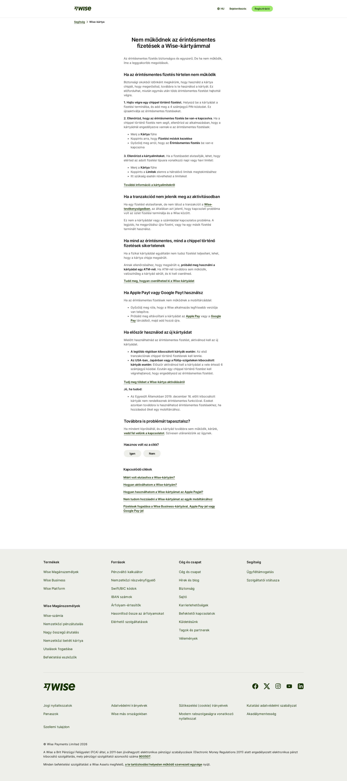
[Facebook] (255, 686)
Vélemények (188, 638)
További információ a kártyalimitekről (149, 185)
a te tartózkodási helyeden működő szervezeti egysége (163, 764)
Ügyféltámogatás (260, 572)
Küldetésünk (188, 622)
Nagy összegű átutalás (61, 632)
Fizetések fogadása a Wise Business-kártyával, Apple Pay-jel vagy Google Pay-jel (169, 508)
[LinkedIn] (301, 686)
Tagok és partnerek (194, 630)
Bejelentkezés (238, 8)
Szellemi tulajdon (56, 727)
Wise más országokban (129, 714)
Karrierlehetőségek (193, 605)
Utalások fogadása (57, 649)
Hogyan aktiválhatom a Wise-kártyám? (150, 484)
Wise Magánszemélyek (61, 572)
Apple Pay (193, 316)
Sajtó (183, 597)
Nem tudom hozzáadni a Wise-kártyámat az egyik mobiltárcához (168, 499)
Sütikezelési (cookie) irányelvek (203, 705)
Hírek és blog (189, 580)
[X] (267, 686)
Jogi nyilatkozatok (57, 705)
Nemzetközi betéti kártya (63, 640)
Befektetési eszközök (60, 657)
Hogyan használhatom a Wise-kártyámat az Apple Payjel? (163, 492)
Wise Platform (54, 588)
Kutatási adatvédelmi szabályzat (272, 705)
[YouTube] (289, 686)
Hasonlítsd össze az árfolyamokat (137, 613)
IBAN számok (121, 597)
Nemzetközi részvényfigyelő (133, 580)
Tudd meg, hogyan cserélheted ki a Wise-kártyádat (159, 281)
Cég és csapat (190, 572)
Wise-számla (53, 616)
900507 (144, 756)
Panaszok (50, 714)
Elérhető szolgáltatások (129, 622)
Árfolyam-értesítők (126, 605)
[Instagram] (278, 686)
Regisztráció (262, 8)
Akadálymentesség (261, 714)
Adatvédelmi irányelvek (129, 705)
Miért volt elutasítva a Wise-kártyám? (149, 477)
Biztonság (187, 588)
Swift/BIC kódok (124, 588)
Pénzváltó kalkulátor (127, 572)
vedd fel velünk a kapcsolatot (144, 433)
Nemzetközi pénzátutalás (63, 624)
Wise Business (54, 580)
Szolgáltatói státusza (263, 580)
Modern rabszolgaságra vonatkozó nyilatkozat (206, 716)
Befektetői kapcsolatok (197, 613)
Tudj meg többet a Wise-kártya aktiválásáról (154, 382)
